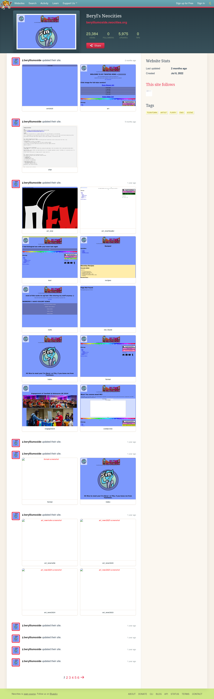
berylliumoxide (32, 60)
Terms (185, 693)
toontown (152, 112)
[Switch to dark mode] (210, 3)
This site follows (160, 84)
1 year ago (131, 182)
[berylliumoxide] (15, 61)
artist (163, 112)
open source (30, 693)
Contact (197, 693)
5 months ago (130, 121)
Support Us (69, 3)
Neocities (16, 693)
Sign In (201, 3)
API (166, 693)
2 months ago (130, 60)
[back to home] (6, 4)
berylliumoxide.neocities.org (106, 22)
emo (182, 112)
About (132, 693)
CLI (151, 693)
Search (32, 3)
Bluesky (54, 693)
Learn (55, 3)
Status (175, 693)
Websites (19, 3)
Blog (159, 693)
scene (190, 112)
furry (173, 112)
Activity (44, 3)
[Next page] (82, 677)
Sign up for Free (184, 3)
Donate (142, 693)
